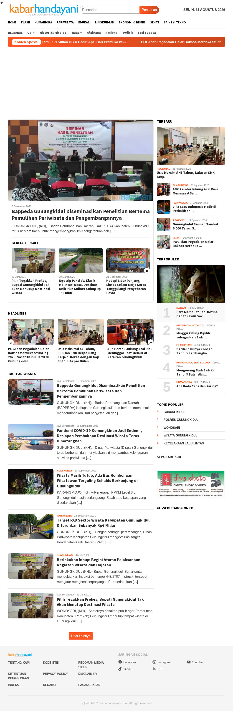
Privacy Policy (55, 674)
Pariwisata (64, 515)
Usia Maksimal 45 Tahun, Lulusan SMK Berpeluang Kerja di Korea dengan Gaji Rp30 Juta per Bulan (28, 355)
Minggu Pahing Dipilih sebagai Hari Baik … (193, 335)
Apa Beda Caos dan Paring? (197, 386)
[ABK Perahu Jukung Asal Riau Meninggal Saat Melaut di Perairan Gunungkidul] (81, 332)
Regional (163, 168)
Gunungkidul (174, 412)
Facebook (129, 662)
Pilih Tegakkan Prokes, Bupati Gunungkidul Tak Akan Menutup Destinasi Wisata (100, 602)
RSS (160, 669)
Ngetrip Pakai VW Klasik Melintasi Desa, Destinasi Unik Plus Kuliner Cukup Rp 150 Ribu (32, 287)
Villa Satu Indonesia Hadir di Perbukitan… (194, 209)
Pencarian (149, 10)
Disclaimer (87, 674)
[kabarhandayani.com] (44, 10)
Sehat (177, 238)
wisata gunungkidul (180, 435)
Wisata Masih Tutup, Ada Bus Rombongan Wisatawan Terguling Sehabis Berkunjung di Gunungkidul (97, 481)
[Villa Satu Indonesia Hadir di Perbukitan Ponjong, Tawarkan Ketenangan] (130, 332)
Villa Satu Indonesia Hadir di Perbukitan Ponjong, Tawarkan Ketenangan (129, 353)
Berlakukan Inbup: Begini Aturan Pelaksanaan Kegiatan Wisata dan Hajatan (98, 562)
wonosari (172, 427)
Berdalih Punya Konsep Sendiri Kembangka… (194, 351)
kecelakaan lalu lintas (184, 443)
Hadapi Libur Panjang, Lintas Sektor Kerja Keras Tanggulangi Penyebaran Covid (79, 287)
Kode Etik (51, 662)
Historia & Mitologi (190, 325)
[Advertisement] (116, 81)
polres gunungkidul (181, 419)
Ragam (181, 308)
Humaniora (184, 362)
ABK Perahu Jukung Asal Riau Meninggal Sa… (195, 191)
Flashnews (65, 470)
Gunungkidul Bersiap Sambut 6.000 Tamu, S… (195, 226)
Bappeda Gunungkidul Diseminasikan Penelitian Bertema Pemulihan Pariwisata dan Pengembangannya (81, 214)
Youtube (197, 662)
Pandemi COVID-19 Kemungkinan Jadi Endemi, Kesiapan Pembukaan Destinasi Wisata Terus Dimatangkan (127, 289)
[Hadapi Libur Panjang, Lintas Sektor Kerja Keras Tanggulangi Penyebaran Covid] (81, 260)
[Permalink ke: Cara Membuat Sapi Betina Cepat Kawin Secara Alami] (191, 284)
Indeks (13, 685)
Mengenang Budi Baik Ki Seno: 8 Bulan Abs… (195, 372)
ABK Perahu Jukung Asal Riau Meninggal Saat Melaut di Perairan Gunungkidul (80, 353)
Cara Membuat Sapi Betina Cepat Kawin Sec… (197, 314)
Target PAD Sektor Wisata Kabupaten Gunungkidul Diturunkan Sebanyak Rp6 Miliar (103, 522)
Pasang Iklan (89, 685)
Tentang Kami (19, 662)
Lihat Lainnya (81, 636)
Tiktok (127, 669)
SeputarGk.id (169, 456)
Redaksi (49, 685)
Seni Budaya (201, 362)
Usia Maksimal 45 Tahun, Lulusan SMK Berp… (186, 175)
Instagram (164, 662)
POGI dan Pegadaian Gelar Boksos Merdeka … (193, 244)
